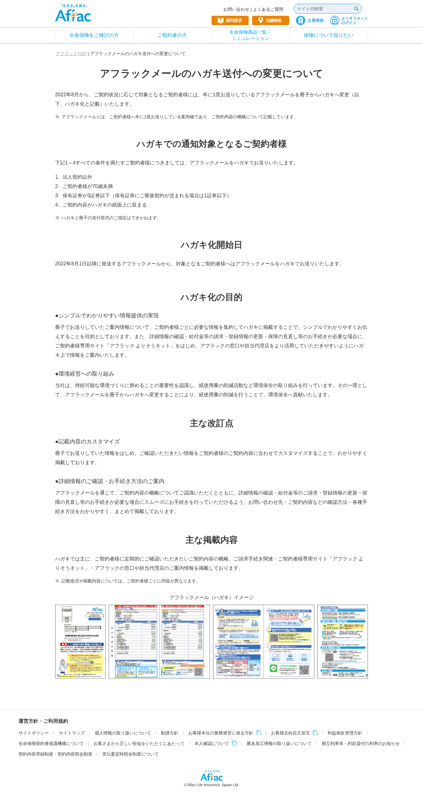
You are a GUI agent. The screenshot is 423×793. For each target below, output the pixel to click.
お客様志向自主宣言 (290, 732)
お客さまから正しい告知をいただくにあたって (139, 743)
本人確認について (211, 743)
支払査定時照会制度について (130, 754)
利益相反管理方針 (345, 732)
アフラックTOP (71, 53)
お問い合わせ (236, 9)
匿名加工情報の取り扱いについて (279, 743)
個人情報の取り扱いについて (123, 732)
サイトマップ (72, 732)
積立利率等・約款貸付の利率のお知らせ (361, 743)
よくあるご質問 (268, 9)
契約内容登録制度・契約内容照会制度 (55, 754)
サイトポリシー (34, 732)
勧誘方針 (169, 732)
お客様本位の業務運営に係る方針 (220, 732)
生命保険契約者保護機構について (51, 743)
